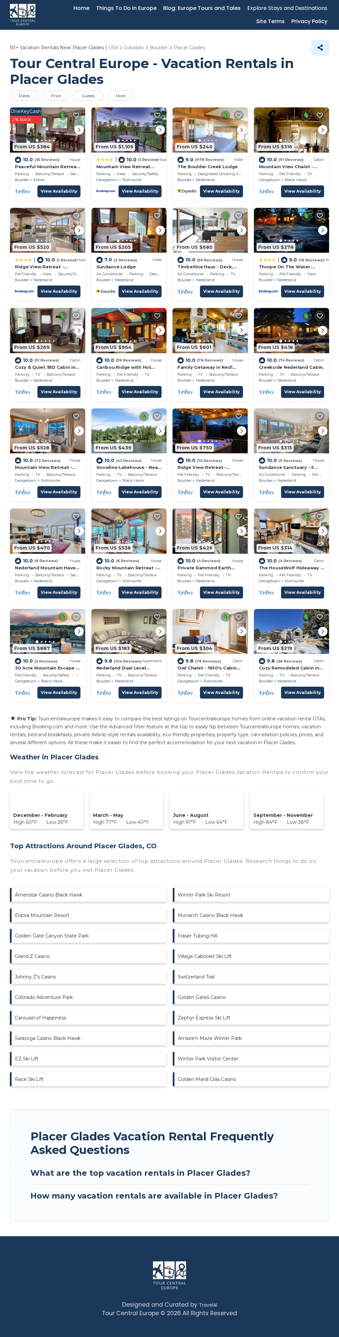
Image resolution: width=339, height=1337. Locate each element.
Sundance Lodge (116, 266)
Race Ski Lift (29, 1079)
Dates (24, 95)
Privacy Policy (309, 21)
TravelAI (208, 1305)
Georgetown (107, 179)
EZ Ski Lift (26, 1059)
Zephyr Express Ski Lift (204, 1018)
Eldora (38, 179)
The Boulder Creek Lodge (207, 166)
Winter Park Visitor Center (208, 1059)
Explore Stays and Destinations (287, 8)
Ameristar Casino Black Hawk (48, 895)
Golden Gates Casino (202, 997)
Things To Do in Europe (126, 8)
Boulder (22, 179)
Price (56, 95)
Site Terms (270, 21)
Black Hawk (296, 179)
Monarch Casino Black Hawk (210, 915)
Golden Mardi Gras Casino (207, 1079)
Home (81, 8)
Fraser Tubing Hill (197, 936)
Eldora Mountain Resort (42, 915)
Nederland (205, 179)
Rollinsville (131, 179)
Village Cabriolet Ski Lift (205, 956)
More (120, 95)
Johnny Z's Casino (35, 977)
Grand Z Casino (32, 956)
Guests (88, 95)
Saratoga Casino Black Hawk (47, 1038)
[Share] (320, 48)
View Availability (59, 191)
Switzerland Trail (196, 977)
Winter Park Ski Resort (204, 895)
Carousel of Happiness (40, 1018)
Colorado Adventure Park (44, 997)
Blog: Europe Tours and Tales (202, 8)
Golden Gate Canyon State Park (52, 936)
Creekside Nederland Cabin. (291, 367)
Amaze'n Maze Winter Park (210, 1038)
